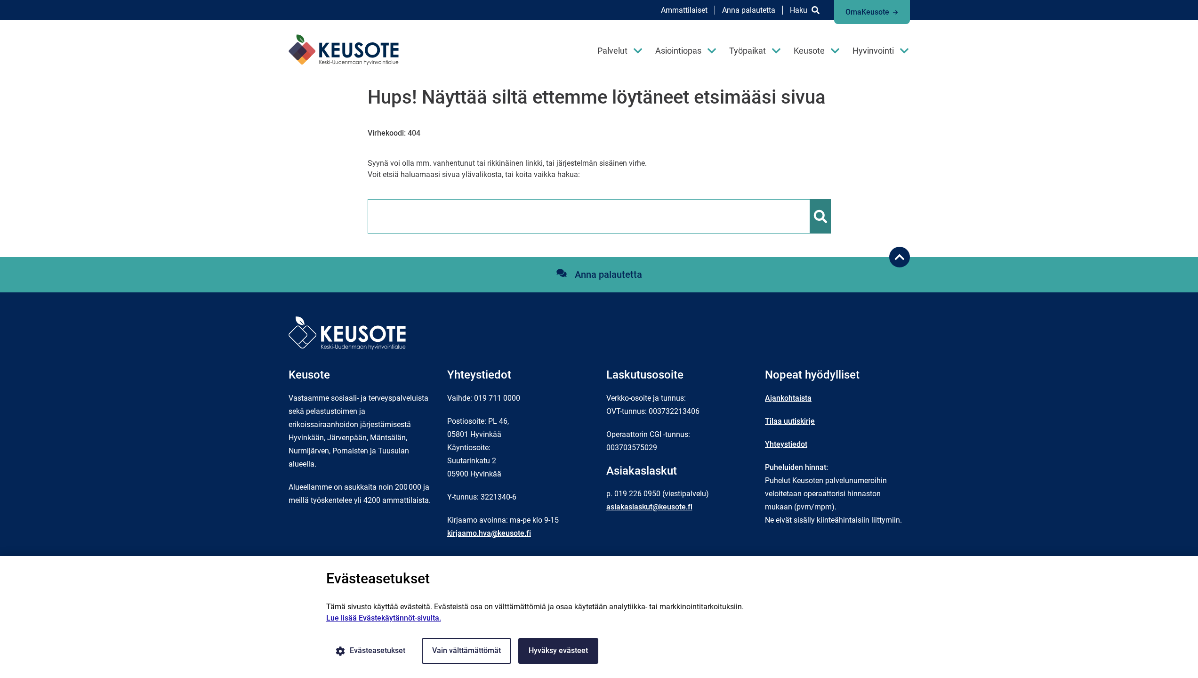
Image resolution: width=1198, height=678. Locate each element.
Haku (798, 10)
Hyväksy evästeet (558, 650)
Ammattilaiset (684, 10)
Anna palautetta (748, 10)
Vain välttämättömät (466, 650)
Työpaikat (747, 51)
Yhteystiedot (786, 444)
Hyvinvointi (873, 51)
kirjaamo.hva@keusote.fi (489, 533)
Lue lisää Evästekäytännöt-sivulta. (383, 617)
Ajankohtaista (788, 398)
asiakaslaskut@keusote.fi (649, 506)
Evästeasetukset (377, 650)
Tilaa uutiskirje (790, 421)
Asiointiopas (678, 51)
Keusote (809, 51)
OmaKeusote (867, 12)
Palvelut (612, 51)
